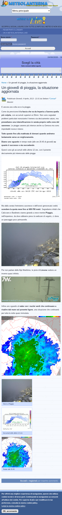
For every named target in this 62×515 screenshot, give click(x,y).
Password (35, 37)
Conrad (53, 99)
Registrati (6, 44)
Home (3, 82)
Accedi (23, 480)
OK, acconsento (10, 511)
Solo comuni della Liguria (31, 66)
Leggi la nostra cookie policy (13, 506)
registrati (33, 480)
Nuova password (19, 44)
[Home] (31, 4)
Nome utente (6, 37)
